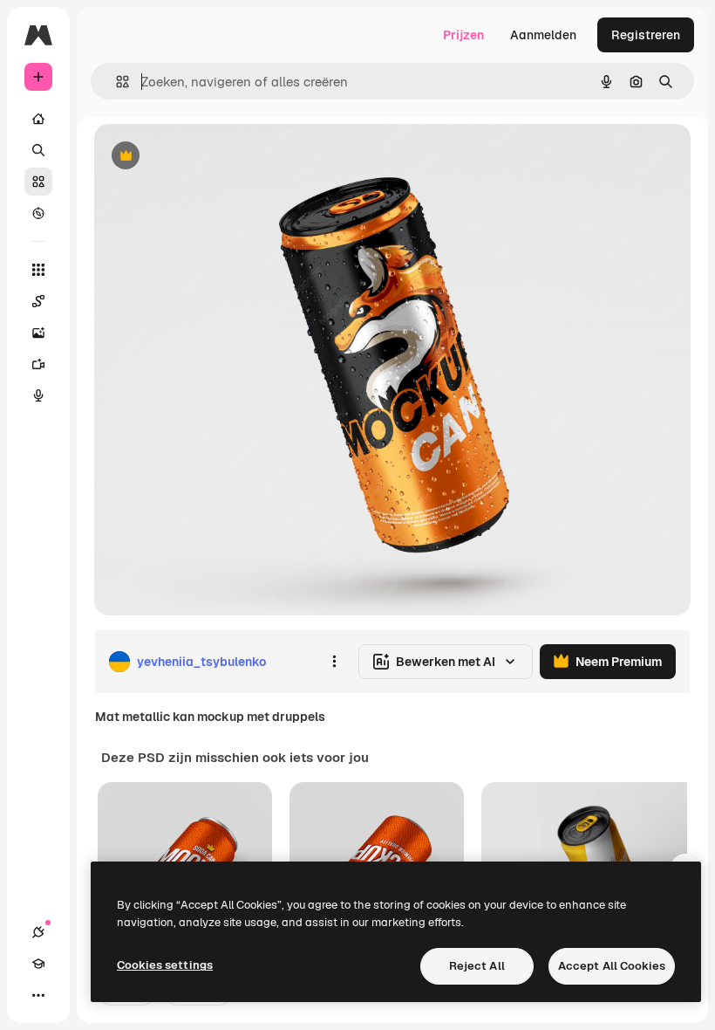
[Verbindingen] (38, 932)
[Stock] (38, 182)
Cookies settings (165, 965)
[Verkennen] (38, 213)
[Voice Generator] (38, 395)
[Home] (38, 119)
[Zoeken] (38, 150)
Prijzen (463, 35)
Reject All (477, 965)
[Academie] (38, 964)
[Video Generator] (38, 364)
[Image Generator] (38, 333)
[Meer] (38, 995)
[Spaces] (38, 301)
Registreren (645, 35)
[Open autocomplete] (116, 81)
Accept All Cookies (611, 965)
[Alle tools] (38, 270)
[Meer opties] (334, 661)
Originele (208, 156)
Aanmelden (543, 35)
